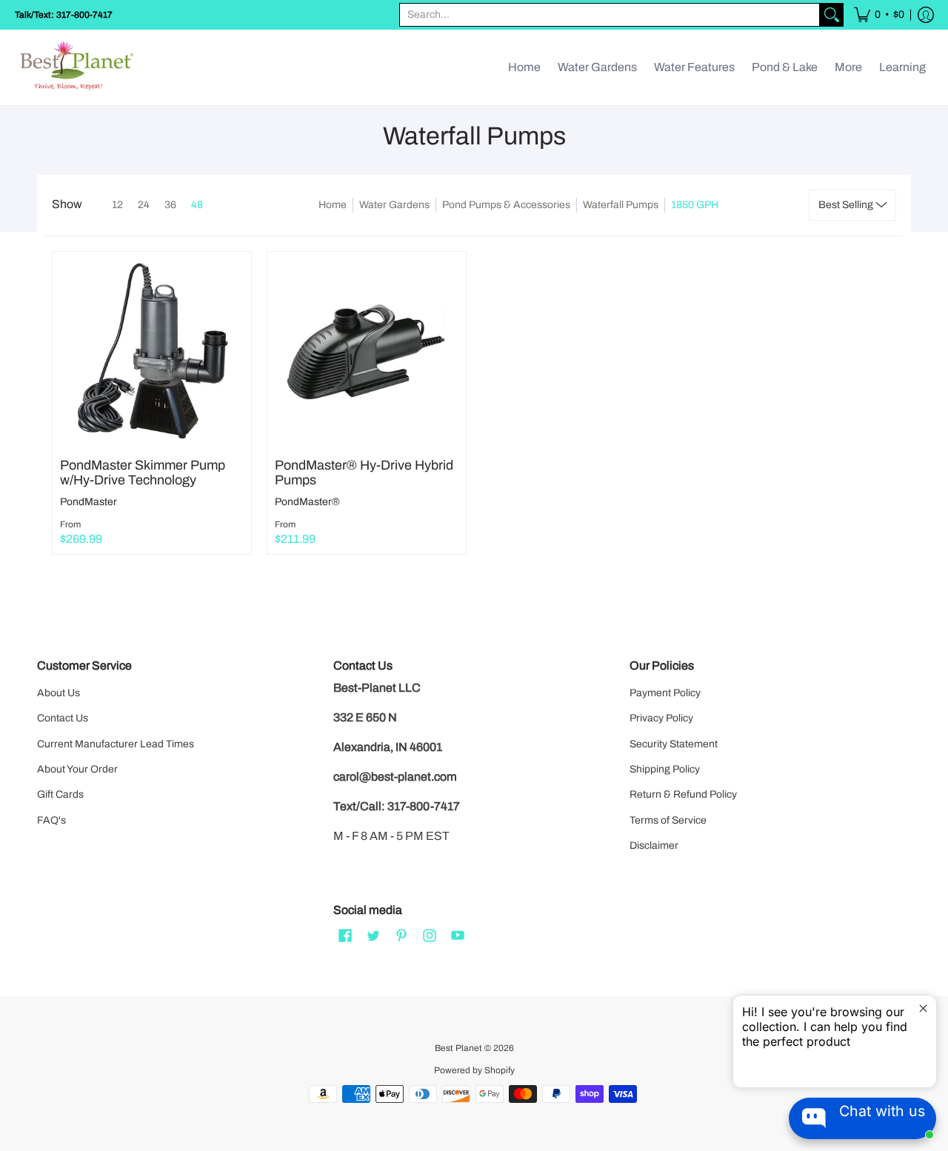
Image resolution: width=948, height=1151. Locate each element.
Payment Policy (665, 692)
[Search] (832, 15)
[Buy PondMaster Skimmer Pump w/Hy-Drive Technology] (152, 351)
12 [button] (117, 204)
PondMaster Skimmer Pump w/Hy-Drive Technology (142, 472)
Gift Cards (60, 794)
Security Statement (674, 744)
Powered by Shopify (474, 1070)
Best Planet (458, 1048)
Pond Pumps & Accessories (506, 204)
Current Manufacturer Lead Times (115, 744)
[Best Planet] (78, 67)
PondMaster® (307, 501)
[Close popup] (923, 1008)
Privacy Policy (661, 718)
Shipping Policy (665, 769)
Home (332, 204)
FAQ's (51, 820)
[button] (879, 15)
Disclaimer (654, 845)
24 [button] (144, 204)
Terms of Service (668, 820)
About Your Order (77, 769)
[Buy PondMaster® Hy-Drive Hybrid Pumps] (366, 351)
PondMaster (88, 501)
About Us (58, 692)
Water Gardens (394, 204)
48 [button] (197, 204)
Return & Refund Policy (683, 794)
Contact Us (62, 718)
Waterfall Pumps (620, 204)
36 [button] (170, 204)
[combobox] (609, 15)
